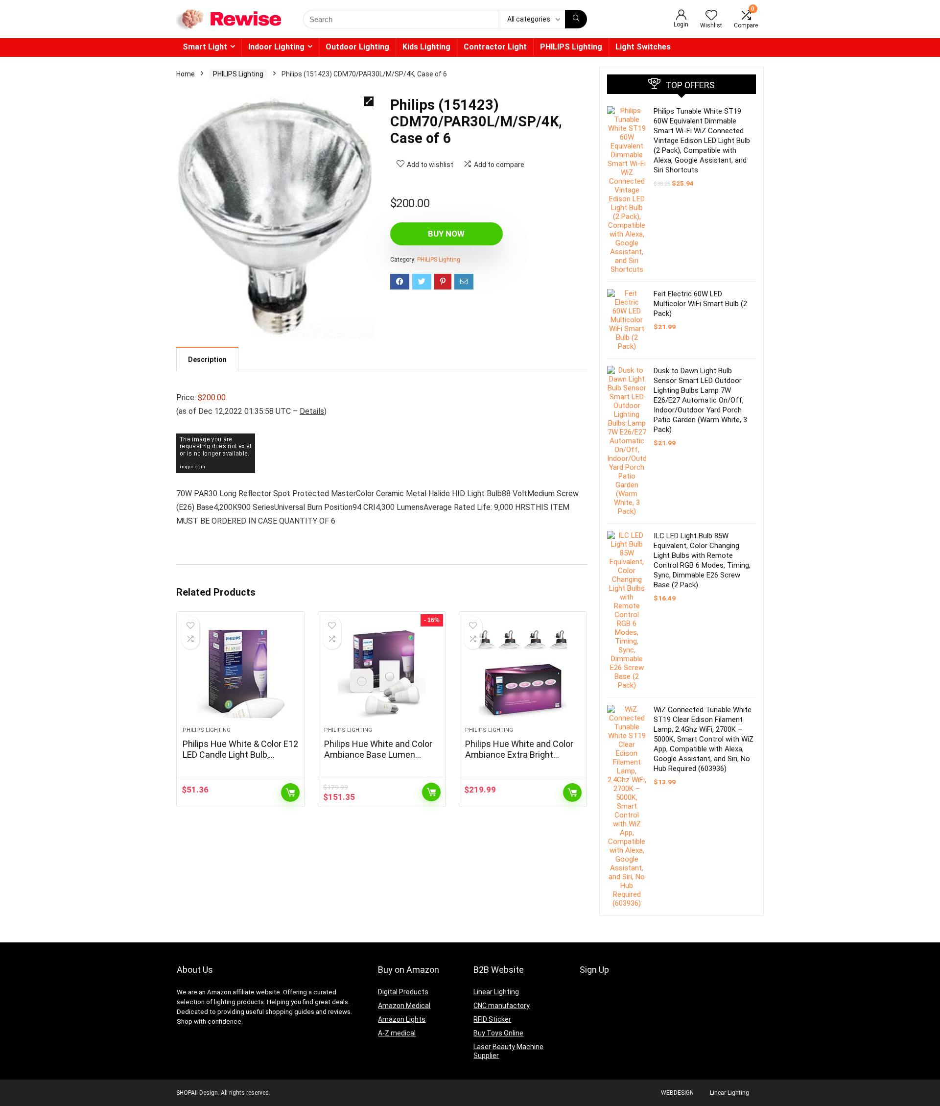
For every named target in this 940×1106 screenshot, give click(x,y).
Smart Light (205, 46)
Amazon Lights (401, 1019)
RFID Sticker (492, 1019)
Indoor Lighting (276, 46)
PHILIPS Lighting (571, 46)
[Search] (576, 19)
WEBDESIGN (677, 1092)
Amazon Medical (404, 1006)
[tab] (207, 359)
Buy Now (446, 234)
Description (207, 359)
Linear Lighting (496, 992)
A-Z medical (397, 1033)
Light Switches (643, 46)
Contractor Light (495, 46)
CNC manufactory (501, 1006)
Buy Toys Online (498, 1033)
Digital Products (403, 992)
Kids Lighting (426, 46)
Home (185, 74)
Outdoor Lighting (357, 46)
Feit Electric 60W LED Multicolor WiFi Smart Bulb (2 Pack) (700, 303)
